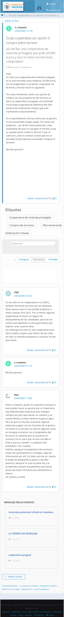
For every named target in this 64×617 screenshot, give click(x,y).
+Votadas (53, 259)
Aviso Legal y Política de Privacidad (37, 612)
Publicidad (16, 612)
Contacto (5, 612)
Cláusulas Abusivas (9, 586)
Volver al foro (11, 20)
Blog (21, 615)
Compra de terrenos (22, 225)
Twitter (51, 615)
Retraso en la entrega (10, 589)
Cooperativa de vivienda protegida (30, 217)
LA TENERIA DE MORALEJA (23, 533)
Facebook (40, 615)
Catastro (28, 615)
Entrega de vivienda (48, 586)
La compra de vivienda (29, 586)
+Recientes (38, 259)
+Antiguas (23, 259)
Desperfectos (26, 589)
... (6, 15)
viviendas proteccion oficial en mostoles (31, 512)
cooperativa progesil (20, 554)
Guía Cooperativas (41, 589)
